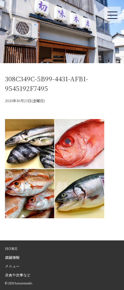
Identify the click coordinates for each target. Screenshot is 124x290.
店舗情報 (12, 257)
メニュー (12, 266)
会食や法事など (17, 274)
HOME (11, 248)
